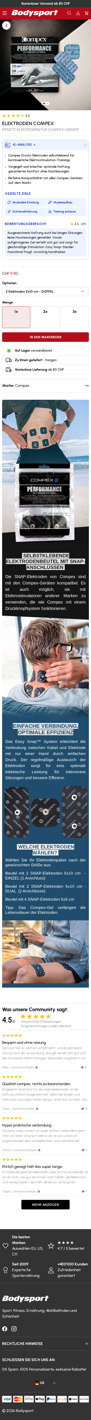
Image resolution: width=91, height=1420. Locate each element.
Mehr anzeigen (45, 1205)
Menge (7, 302)
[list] (45, 64)
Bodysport (24, 1410)
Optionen (9, 283)
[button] (86, 13)
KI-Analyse (24, 145)
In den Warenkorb (45, 337)
